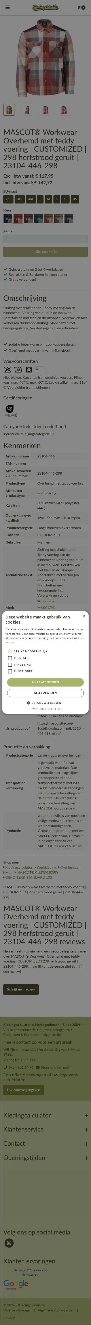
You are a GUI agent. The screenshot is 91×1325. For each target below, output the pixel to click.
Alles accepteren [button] (45, 682)
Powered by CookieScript (45, 709)
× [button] (83, 616)
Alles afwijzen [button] (45, 693)
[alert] (45, 662)
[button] (45, 703)
